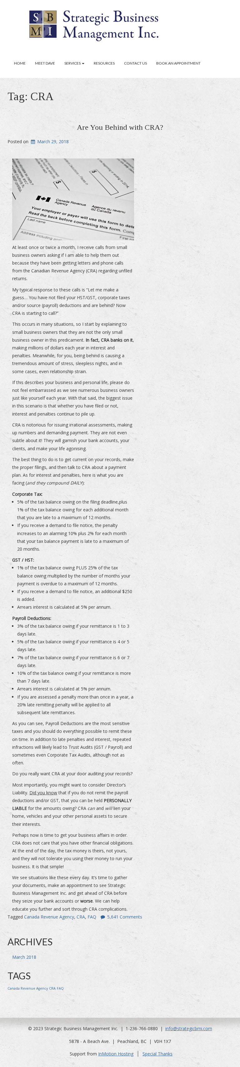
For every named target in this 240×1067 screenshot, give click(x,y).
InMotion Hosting (115, 1054)
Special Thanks (157, 1054)
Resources (104, 63)
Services (72, 63)
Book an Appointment (178, 63)
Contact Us (135, 63)
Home (20, 63)
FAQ (92, 917)
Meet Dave (45, 63)
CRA (81, 917)
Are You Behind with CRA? (120, 127)
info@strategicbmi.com (188, 1028)
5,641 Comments (124, 917)
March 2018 (24, 957)
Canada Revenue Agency (49, 917)
